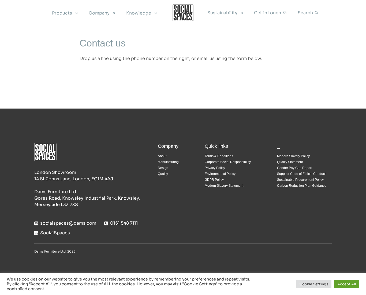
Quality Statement (290, 162)
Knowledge (138, 13)
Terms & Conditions (219, 156)
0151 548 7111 (124, 223)
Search (305, 13)
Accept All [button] (346, 284)
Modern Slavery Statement (224, 186)
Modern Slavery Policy (293, 156)
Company (99, 13)
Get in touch (267, 13)
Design (163, 168)
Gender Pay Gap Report (294, 168)
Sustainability (222, 13)
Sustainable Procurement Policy (300, 180)
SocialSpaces (55, 233)
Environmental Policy (220, 174)
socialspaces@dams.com (68, 223)
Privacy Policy (215, 168)
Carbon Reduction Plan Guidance (301, 186)
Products (62, 13)
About (162, 156)
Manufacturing (168, 162)
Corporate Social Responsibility (228, 162)
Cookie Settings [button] (314, 284)
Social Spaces (183, 12)
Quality (163, 174)
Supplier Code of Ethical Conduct (301, 174)
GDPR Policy (214, 180)
